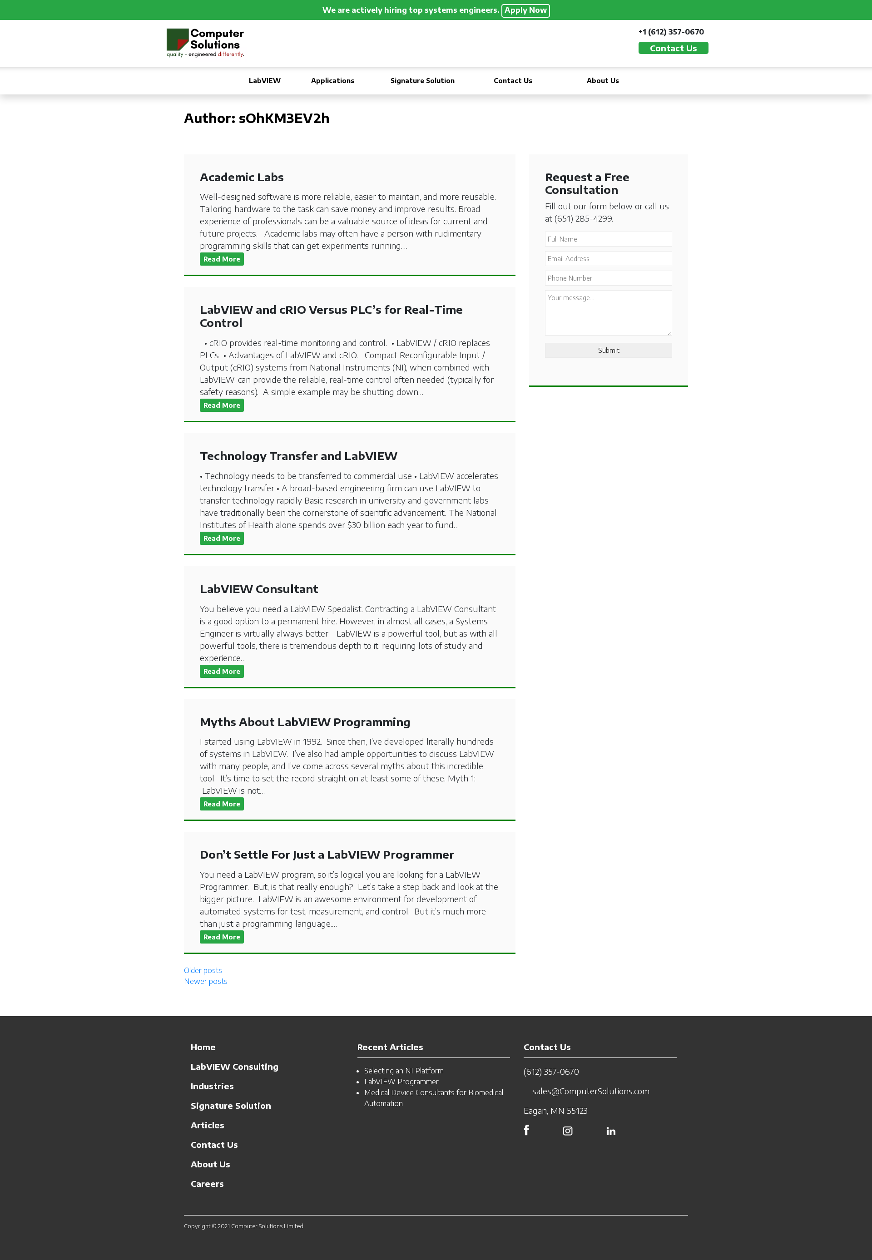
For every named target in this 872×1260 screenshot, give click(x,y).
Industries (212, 1086)
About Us (603, 80)
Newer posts (206, 981)
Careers (207, 1183)
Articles (207, 1125)
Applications (332, 80)
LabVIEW (265, 80)
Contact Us (513, 80)
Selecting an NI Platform (404, 1070)
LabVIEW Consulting (234, 1066)
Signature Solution (423, 80)
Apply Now (526, 10)
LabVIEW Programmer (401, 1081)
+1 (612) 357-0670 (671, 31)
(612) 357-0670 (551, 1071)
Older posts (203, 970)
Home (203, 1047)
